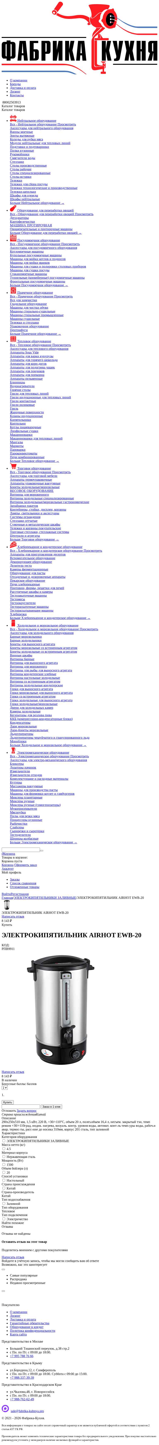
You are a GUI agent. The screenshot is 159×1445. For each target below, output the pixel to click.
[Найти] (41, 850)
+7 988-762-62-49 (22, 1399)
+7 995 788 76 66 (21, 1356)
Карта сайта (18, 1334)
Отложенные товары (24, 887)
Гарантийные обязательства (29, 1323)
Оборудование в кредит (26, 1327)
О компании (18, 80)
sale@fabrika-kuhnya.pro (27, 1411)
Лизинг (15, 91)
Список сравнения (23, 883)
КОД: (5, 945)
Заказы (15, 879)
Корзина (7, 865)
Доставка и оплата (23, 88)
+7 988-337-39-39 (22, 1377)
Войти (6, 894)
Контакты (17, 95)
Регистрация (20, 894)
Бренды (15, 84)
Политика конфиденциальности (32, 1330)
